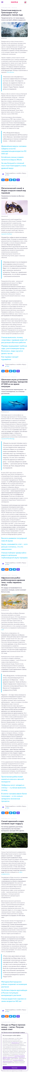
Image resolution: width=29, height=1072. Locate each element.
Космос (14, 1022)
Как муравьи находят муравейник (9, 358)
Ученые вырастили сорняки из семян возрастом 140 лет (13, 999)
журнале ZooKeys (6, 234)
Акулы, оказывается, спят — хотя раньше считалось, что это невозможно (14, 546)
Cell (2, 630)
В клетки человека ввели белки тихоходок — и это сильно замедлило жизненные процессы (14, 797)
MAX (7, 175)
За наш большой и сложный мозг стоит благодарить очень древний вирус (13, 165)
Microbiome (10, 72)
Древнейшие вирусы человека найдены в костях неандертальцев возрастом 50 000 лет (13, 150)
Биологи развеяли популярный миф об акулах (14, 539)
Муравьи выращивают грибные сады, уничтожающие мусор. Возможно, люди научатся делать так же (14, 350)
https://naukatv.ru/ (15, 1042)
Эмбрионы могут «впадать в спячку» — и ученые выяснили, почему (13, 787)
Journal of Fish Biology (7, 439)
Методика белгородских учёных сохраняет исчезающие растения (14, 984)
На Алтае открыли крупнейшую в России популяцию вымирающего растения (14, 992)
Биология (14, 7)
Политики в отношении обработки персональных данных (14, 1056)
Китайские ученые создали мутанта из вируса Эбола (12, 158)
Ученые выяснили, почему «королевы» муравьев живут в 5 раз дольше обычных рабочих (14, 340)
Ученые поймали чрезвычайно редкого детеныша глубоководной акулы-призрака (14, 555)
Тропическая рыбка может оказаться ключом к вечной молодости (12, 779)
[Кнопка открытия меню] (2, 2)
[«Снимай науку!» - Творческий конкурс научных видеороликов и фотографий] (25, 2)
